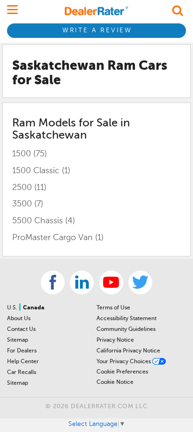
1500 (29, 154)
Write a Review (97, 30)
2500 (29, 187)
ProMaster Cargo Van (58, 238)
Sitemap (17, 340)
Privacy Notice (115, 340)
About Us (18, 319)
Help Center (23, 362)
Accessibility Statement (126, 319)
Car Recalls (21, 372)
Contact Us (21, 329)
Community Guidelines (126, 329)
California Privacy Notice (128, 351)
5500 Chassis (43, 221)
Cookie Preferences (122, 372)
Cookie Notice (115, 382)
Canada (34, 308)
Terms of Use (113, 308)
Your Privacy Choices (124, 362)
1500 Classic (41, 171)
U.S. (13, 308)
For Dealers (22, 351)
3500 (27, 204)
